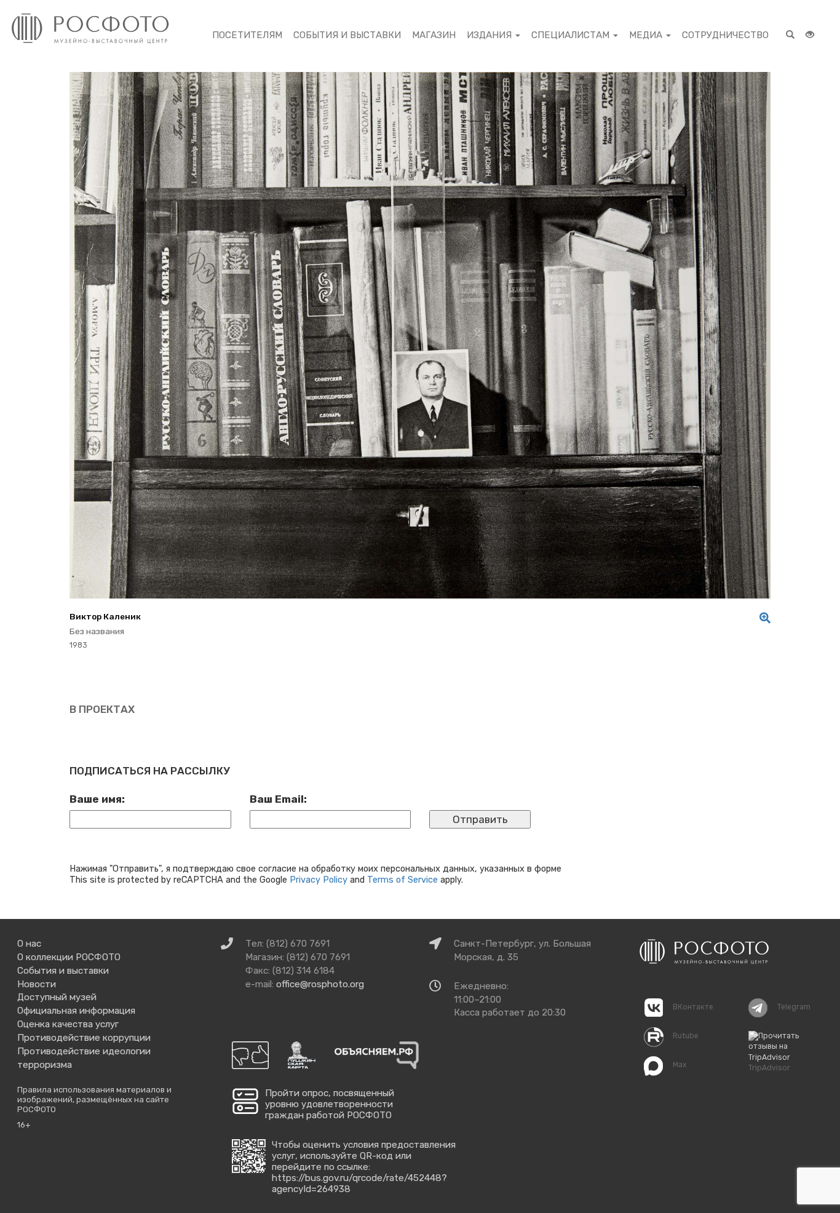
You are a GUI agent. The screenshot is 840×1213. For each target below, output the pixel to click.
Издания (490, 35)
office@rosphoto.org (320, 984)
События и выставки (347, 35)
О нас (29, 943)
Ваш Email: (278, 799)
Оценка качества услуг (68, 1024)
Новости (36, 984)
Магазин (434, 35)
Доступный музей (57, 997)
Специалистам (571, 35)
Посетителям (247, 35)
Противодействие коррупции (84, 1037)
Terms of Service (402, 879)
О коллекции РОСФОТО (69, 957)
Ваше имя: (97, 799)
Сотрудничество (725, 35)
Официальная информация (76, 1010)
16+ (24, 1124)
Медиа (647, 35)
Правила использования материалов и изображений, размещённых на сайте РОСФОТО (94, 1099)
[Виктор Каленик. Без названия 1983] (762, 618)
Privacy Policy (318, 879)
